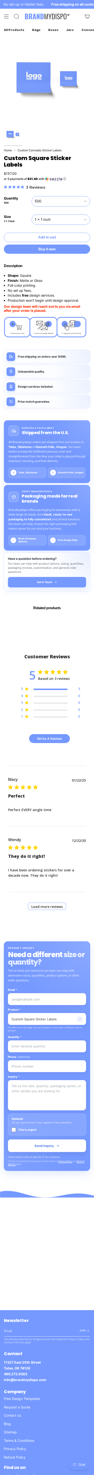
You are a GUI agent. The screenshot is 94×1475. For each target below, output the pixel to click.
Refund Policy (15, 1457)
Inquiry (14, 1076)
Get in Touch (44, 582)
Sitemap (10, 1432)
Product (14, 1009)
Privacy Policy (65, 1161)
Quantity (14, 1037)
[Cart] (87, 16)
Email (12, 989)
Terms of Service (14, 1342)
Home (8, 150)
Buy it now (46, 249)
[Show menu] (6, 16)
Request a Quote (17, 1407)
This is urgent (27, 1129)
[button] (47, 179)
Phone (19, 1057)
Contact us (12, 1415)
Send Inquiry (44, 1146)
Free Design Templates (22, 1399)
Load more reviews (47, 906)
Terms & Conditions (19, 1440)
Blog (7, 1424)
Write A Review (49, 738)
